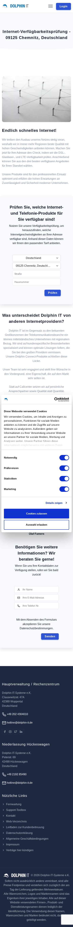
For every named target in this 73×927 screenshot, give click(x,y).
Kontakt (10, 815)
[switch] (64, 468)
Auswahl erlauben (36, 524)
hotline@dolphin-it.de (19, 722)
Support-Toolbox (15, 810)
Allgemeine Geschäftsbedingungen (26, 838)
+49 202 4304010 (17, 714)
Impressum (12, 844)
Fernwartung (13, 804)
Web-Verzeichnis (16, 821)
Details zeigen (54, 502)
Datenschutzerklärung (19, 833)
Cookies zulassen (36, 513)
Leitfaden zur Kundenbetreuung (24, 827)
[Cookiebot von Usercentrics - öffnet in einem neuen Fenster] (54, 399)
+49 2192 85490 (16, 774)
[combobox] (36, 258)
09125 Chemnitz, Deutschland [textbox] (34, 265)
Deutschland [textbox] (33, 258)
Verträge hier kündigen (19, 850)
